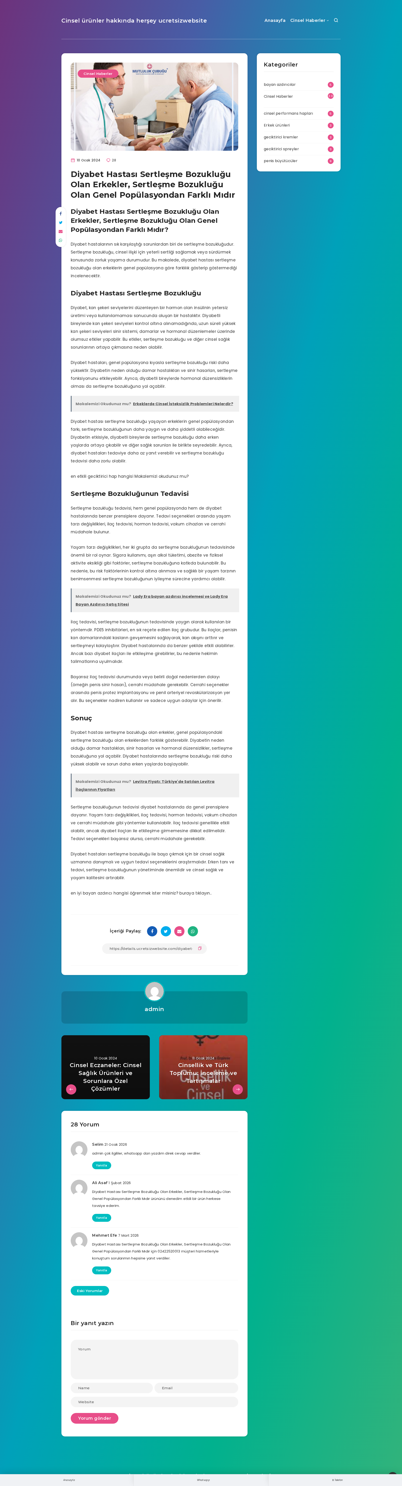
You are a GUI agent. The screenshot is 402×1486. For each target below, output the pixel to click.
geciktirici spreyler (281, 149)
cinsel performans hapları (288, 113)
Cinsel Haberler (307, 20)
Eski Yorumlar (90, 1291)
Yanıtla (101, 1165)
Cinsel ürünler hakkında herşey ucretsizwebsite (134, 20)
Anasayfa (275, 20)
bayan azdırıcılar (280, 84)
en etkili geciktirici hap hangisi (102, 476)
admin (154, 1009)
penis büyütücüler (281, 161)
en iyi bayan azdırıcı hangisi (100, 893)
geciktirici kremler (281, 137)
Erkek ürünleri (277, 125)
